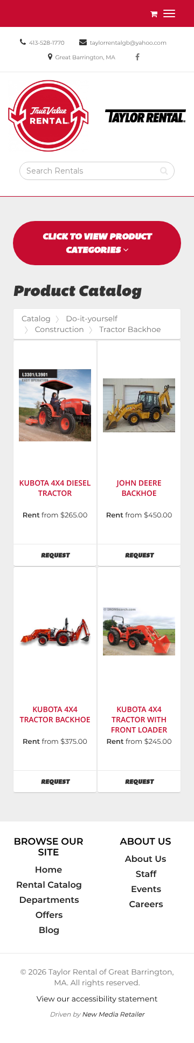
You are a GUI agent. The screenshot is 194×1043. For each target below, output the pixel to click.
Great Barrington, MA (85, 57)
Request (68, 555)
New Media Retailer (113, 1014)
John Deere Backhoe (139, 488)
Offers (49, 915)
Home (48, 870)
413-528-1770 (47, 42)
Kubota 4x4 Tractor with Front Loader (139, 719)
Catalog (36, 318)
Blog (49, 930)
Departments (49, 900)
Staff (146, 874)
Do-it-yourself (91, 318)
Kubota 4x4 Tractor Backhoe (54, 714)
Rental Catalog (49, 885)
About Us (146, 859)
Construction (59, 329)
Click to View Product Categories (97, 243)
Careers (146, 904)
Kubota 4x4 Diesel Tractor (55, 488)
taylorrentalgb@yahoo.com (128, 42)
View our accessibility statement (97, 999)
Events (146, 889)
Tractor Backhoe (130, 329)
